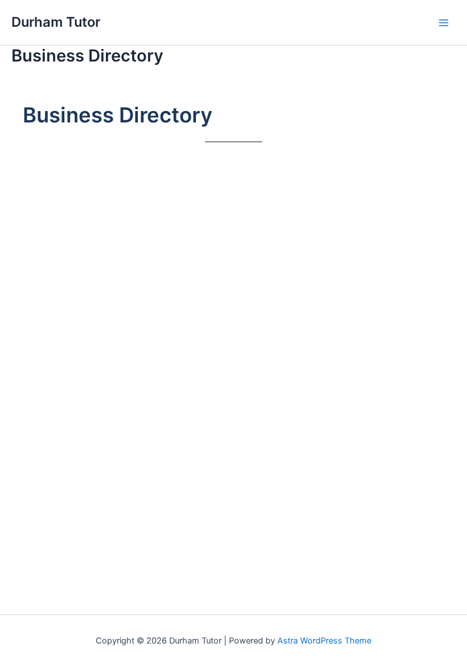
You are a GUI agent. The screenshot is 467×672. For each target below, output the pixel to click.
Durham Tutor (55, 22)
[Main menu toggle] (444, 23)
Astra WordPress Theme (324, 641)
